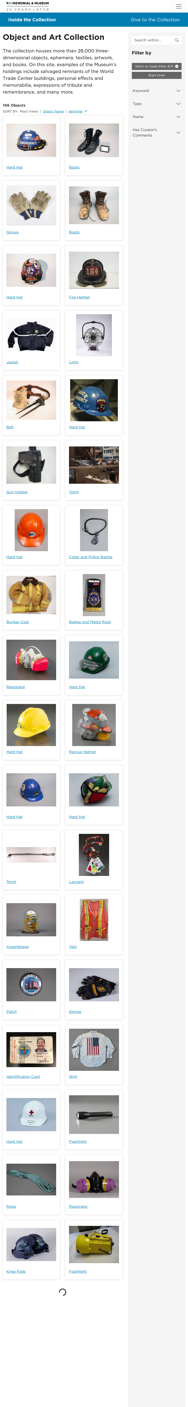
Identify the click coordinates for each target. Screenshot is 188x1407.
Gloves (12, 232)
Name (138, 117)
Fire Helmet (79, 297)
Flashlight (78, 1141)
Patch (11, 1012)
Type (137, 104)
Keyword (141, 91)
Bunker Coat (17, 622)
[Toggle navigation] (178, 6)
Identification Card (23, 1076)
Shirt (73, 1076)
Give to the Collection (155, 19)
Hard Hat (14, 167)
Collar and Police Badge (90, 557)
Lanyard (76, 882)
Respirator (15, 687)
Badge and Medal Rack (90, 622)
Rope (11, 1206)
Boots (74, 167)
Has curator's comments (145, 132)
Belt (10, 427)
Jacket (12, 362)
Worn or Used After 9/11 (154, 66)
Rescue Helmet (82, 752)
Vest (73, 947)
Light (73, 362)
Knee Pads (16, 1271)
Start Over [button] (156, 75)
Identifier (75, 111)
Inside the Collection (32, 19)
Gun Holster (17, 492)
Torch (74, 492)
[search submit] (177, 40)
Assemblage (17, 947)
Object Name (53, 111)
